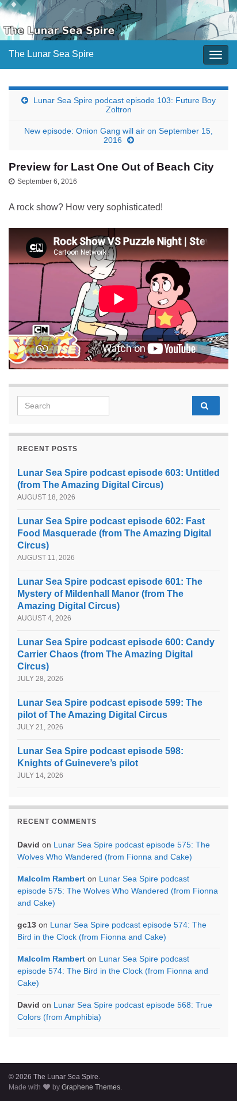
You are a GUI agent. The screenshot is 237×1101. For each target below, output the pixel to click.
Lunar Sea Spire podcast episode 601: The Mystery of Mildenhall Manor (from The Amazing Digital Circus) (109, 594)
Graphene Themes (91, 1087)
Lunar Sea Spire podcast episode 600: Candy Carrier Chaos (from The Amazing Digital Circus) (116, 654)
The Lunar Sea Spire (51, 54)
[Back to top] (211, 1075)
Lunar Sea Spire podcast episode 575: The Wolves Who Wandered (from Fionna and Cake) (117, 890)
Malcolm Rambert (51, 878)
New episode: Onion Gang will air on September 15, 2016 (118, 135)
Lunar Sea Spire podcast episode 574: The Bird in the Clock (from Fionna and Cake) (112, 971)
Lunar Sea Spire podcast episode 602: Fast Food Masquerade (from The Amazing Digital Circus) (114, 533)
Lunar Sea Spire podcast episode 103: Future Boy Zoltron (124, 105)
